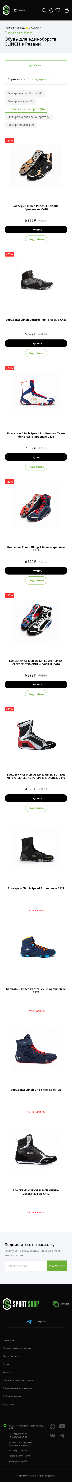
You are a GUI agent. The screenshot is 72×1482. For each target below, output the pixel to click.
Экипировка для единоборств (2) (28, 117)
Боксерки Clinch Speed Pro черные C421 (36, 888)
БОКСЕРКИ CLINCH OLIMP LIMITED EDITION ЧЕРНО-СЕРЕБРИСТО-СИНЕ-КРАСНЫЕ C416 (36, 776)
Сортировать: (17, 79)
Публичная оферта (12, 1396)
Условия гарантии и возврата (17, 1348)
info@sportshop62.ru (18, 1461)
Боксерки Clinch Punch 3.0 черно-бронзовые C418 (36, 207)
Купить (37, 229)
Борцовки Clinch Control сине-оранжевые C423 (36, 990)
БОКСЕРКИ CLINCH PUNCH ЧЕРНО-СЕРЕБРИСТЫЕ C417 (36, 1192)
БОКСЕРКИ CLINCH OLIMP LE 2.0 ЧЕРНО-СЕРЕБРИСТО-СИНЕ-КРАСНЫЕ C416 (36, 662)
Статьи (6, 1364)
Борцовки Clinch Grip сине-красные (36, 1089)
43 (39, 417)
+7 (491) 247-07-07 (18, 1450)
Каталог (64, 1303)
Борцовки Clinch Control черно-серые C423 (36, 319)
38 (25, 190)
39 (32, 190)
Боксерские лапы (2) (20, 125)
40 (39, 190)
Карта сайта (8, 1404)
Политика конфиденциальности (18, 1380)
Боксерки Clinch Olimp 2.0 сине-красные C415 (36, 548)
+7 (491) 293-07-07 (18, 1433)
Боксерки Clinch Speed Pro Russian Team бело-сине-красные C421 (36, 435)
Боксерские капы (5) (20, 101)
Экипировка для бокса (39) (24, 93)
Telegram (40, 1321)
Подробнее (36, 239)
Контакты (7, 1372)
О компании (8, 1340)
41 (32, 531)
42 (46, 190)
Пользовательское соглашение (17, 1388)
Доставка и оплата (11, 1356)
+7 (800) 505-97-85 (18, 1437)
